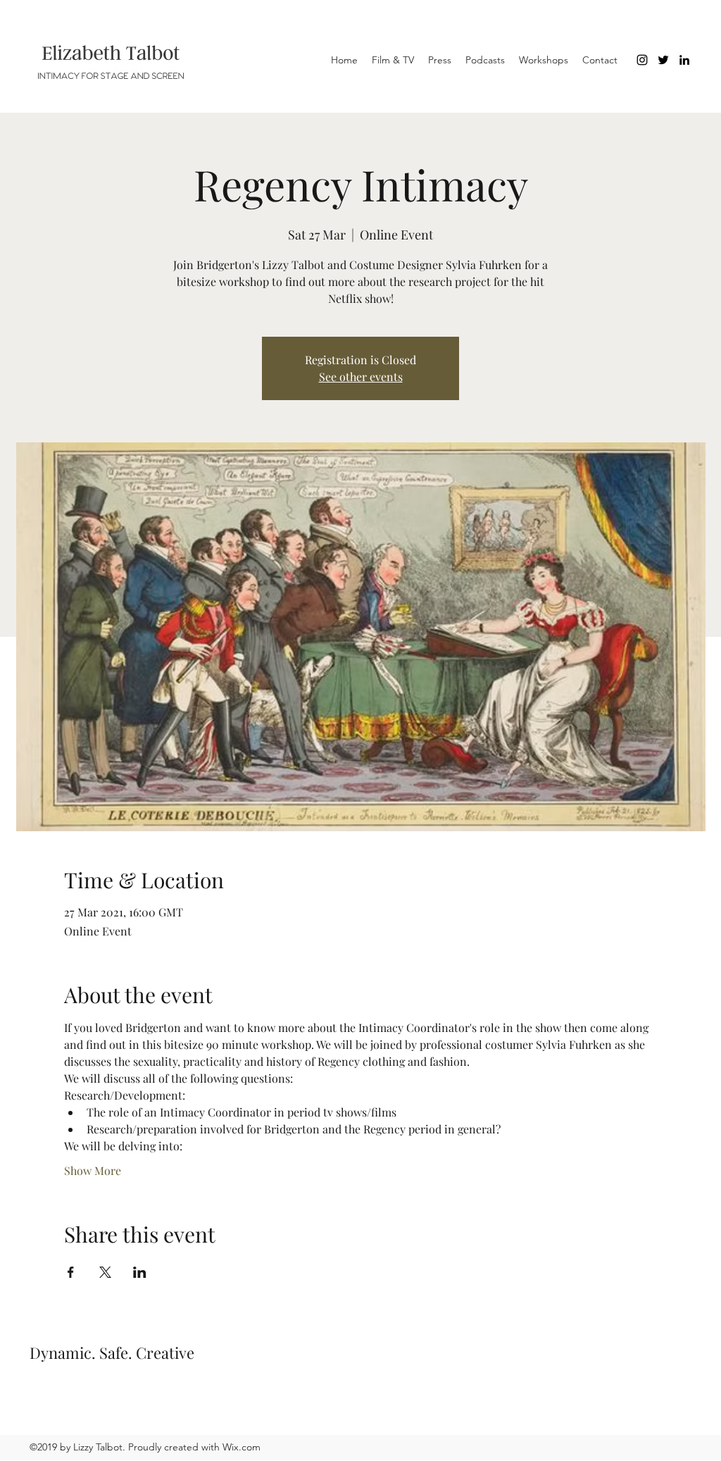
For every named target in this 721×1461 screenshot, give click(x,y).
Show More (92, 1170)
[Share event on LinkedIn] (139, 1272)
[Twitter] (663, 60)
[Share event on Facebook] (70, 1272)
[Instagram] (642, 60)
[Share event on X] (105, 1272)
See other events (361, 376)
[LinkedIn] (684, 60)
